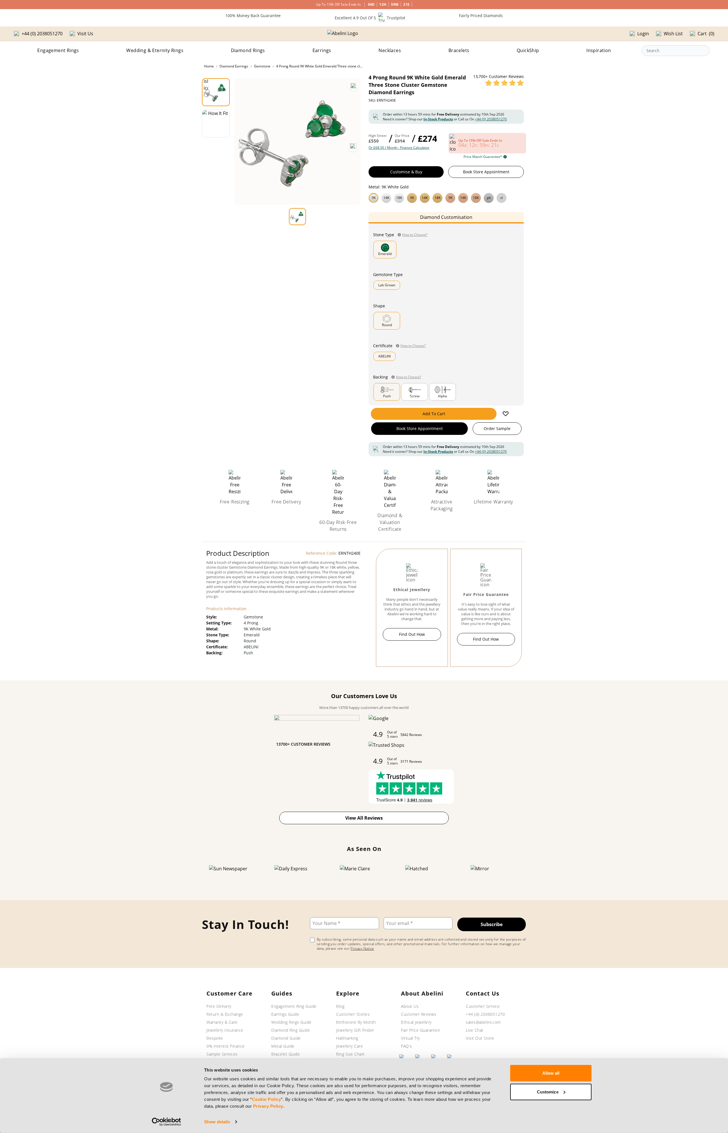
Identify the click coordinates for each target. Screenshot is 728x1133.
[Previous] (242, 146)
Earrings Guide (285, 1014)
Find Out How (412, 634)
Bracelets (459, 50)
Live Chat (474, 1030)
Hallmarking (347, 1038)
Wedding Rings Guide (291, 1022)
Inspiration (598, 50)
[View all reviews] (504, 82)
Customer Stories (353, 1014)
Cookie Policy (266, 1099)
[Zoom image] (353, 86)
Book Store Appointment (486, 171)
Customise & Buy (406, 171)
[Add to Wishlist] (505, 413)
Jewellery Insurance (224, 1030)
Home (209, 66)
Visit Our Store (480, 1038)
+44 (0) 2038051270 (491, 119)
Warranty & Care (222, 1022)
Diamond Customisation (446, 217)
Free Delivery (218, 1006)
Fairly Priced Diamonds (481, 15)
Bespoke (214, 1038)
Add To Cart (434, 413)
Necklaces (390, 50)
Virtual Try (410, 1038)
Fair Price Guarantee (420, 1030)
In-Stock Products (438, 119)
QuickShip (528, 50)
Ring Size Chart (350, 1054)
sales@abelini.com (483, 1022)
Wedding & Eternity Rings (154, 50)
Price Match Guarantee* (483, 157)
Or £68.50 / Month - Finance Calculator (399, 147)
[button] (446, 197)
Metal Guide (283, 1046)
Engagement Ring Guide (294, 1006)
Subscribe (491, 924)
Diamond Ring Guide (290, 1030)
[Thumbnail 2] (216, 123)
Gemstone (262, 66)
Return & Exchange (224, 1014)
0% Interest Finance (225, 1046)
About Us (410, 1006)
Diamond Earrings (234, 66)
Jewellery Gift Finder (355, 1030)
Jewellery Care (349, 1046)
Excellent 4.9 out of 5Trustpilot (370, 17)
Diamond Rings (248, 50)
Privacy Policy (268, 1106)
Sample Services (222, 1054)
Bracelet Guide (285, 1054)
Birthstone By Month (356, 1022)
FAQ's (406, 1046)
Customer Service (483, 1006)
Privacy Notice (362, 948)
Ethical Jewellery (416, 1022)
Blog (340, 1006)
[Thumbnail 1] (216, 92)
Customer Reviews (418, 1014)
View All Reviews (364, 818)
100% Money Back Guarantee (253, 15)
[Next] (353, 146)
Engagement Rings (58, 50)
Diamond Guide (286, 1038)
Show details (217, 1121)
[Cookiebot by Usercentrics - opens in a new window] (166, 1122)
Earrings (322, 50)
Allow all (551, 1073)
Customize (548, 1091)
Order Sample (497, 428)
